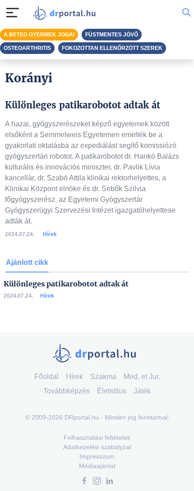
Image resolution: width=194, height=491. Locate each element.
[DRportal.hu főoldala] (66, 12)
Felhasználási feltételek (97, 437)
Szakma (103, 376)
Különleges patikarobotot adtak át (66, 284)
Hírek (50, 234)
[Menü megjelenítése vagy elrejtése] (12, 13)
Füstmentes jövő (111, 34)
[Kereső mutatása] (186, 12)
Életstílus (111, 391)
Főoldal (46, 376)
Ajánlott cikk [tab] (27, 262)
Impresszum (97, 456)
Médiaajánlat (97, 465)
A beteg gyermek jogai (39, 34)
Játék (142, 391)
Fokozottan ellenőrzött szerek (112, 48)
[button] (84, 481)
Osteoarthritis (27, 48)
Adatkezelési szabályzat (97, 447)
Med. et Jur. (142, 376)
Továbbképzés (66, 391)
